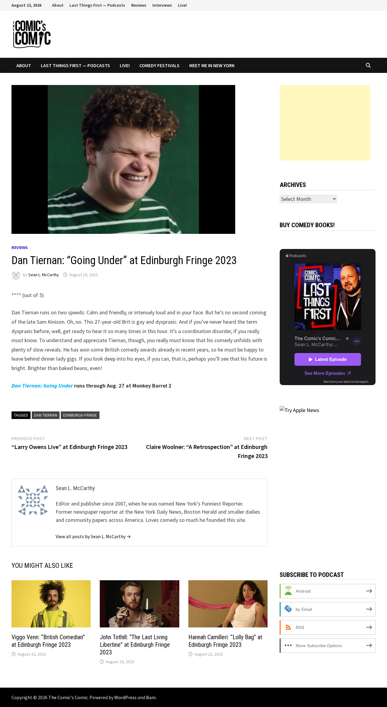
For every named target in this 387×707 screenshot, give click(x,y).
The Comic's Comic (68, 697)
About (57, 5)
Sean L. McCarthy (43, 274)
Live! (182, 5)
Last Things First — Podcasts (97, 5)
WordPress (125, 697)
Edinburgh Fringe (80, 415)
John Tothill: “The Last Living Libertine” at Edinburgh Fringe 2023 (135, 644)
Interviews (162, 5)
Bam (151, 697)
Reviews (138, 5)
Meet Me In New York (212, 65)
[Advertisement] (325, 123)
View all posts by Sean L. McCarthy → (93, 536)
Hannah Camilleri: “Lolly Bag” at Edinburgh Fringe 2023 (225, 640)
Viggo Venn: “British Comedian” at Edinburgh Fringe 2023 (48, 640)
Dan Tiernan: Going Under (42, 385)
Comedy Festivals (159, 65)
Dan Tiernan (45, 415)
